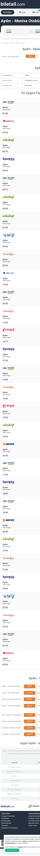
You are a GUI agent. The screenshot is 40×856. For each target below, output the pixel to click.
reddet (24, 841)
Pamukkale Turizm (31, 80)
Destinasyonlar (5, 821)
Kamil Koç (28, 85)
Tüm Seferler (5, 818)
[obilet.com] (13, 6)
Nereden (9, 30)
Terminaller (4, 825)
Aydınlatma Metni (10, 843)
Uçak (23, 12)
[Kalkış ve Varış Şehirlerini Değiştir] (32, 32)
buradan (20, 847)
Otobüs (8, 12)
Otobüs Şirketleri (6, 823)
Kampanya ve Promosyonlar (9, 828)
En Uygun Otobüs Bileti (8, 816)
